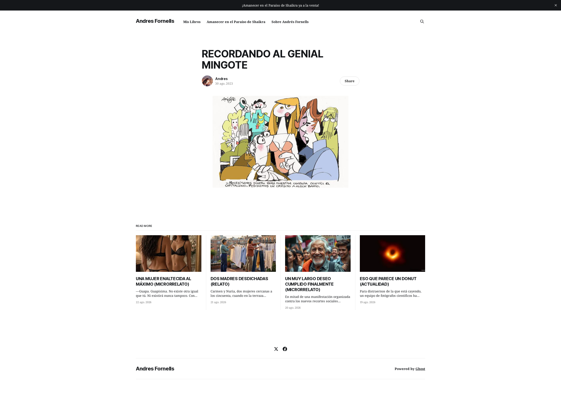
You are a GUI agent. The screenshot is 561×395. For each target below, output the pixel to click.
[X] (276, 349)
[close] (555, 5)
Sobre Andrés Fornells (290, 22)
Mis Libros (192, 22)
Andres (221, 79)
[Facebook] (285, 349)
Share (350, 81)
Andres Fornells (155, 21)
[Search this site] (422, 21)
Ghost (420, 369)
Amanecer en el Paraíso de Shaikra (236, 22)
